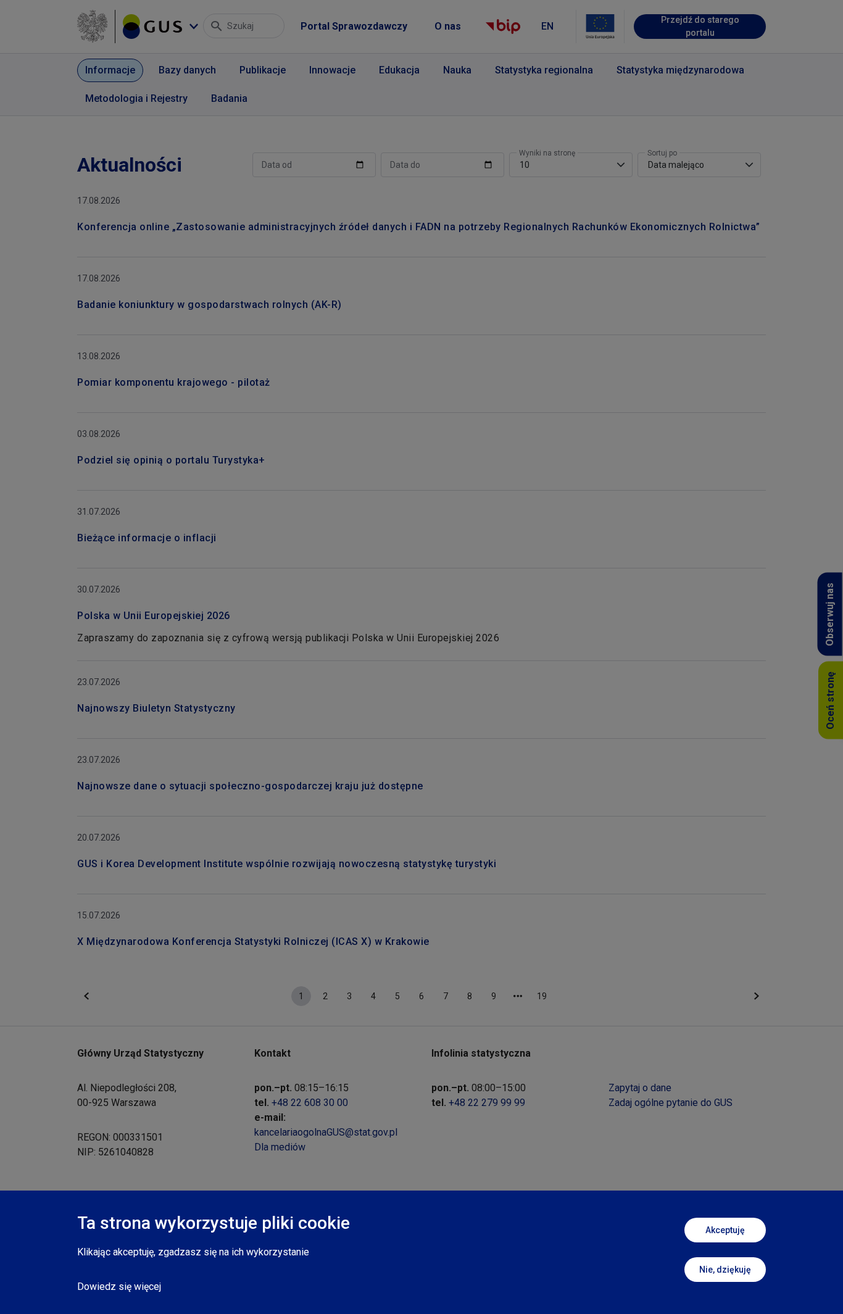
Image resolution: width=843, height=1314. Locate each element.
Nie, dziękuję (725, 1269)
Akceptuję (725, 1230)
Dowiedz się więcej (119, 1286)
